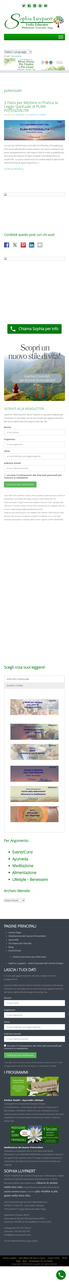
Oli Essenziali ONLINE (20, 943)
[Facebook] (29, 6)
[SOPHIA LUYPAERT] (34, 22)
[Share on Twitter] (14, 244)
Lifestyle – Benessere (30, 879)
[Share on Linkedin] (31, 244)
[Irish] (25, 47)
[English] (9, 47)
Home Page (15, 932)
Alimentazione (24, 872)
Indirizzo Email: (12, 463)
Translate (16, 56)
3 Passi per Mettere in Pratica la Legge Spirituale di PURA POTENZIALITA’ (31, 106)
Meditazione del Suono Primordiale (27, 936)
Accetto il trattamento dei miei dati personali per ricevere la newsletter (33, 476)
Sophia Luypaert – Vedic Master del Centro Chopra (24, 1258)
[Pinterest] (40, 6)
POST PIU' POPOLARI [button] (18, 679)
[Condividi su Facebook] (6, 244)
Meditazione (22, 865)
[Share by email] (40, 244)
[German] (13, 47)
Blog (11, 947)
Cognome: (9, 439)
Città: (7, 451)
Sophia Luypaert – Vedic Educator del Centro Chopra (36, 963)
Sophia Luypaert (37, 115)
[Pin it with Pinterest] (23, 244)
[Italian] (21, 47)
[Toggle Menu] (60, 37)
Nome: (7, 427)
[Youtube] (45, 6)
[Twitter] (23, 6)
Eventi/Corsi (22, 852)
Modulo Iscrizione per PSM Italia (29, 957)
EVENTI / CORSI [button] (15, 685)
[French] (6, 47)
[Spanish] (17, 47)
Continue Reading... (14, 169)
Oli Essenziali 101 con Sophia (41, 1261)
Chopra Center (53, 1258)
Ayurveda (20, 858)
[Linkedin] (34, 6)
